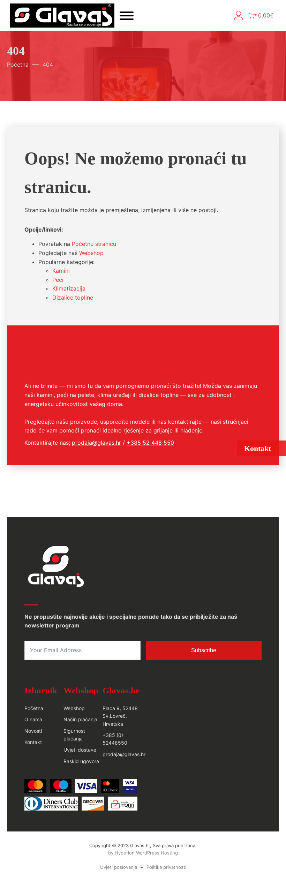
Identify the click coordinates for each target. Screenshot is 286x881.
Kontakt (33, 742)
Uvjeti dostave (79, 750)
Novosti (33, 731)
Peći (57, 279)
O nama (33, 719)
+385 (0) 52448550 (115, 739)
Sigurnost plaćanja (74, 734)
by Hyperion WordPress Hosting (143, 853)
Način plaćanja (80, 719)
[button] (238, 15)
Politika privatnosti (166, 867)
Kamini (61, 270)
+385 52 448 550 (150, 442)
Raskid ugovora (81, 761)
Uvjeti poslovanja (118, 867)
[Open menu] (127, 16)
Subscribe (203, 650)
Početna (18, 64)
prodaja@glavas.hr (96, 442)
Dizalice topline (72, 297)
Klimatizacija (68, 288)
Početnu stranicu (94, 243)
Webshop (91, 252)
